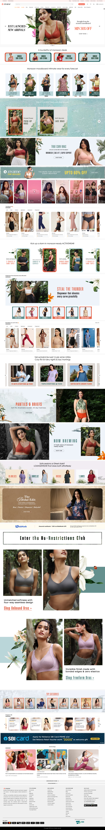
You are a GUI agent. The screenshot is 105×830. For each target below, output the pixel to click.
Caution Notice (50, 804)
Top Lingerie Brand (32, 809)
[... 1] (16, 476)
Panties (30, 796)
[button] (72, 4)
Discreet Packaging (51, 799)
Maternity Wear (32, 801)
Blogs (70, 0)
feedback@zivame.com (91, 799)
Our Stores (87, 0)
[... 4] (87, 476)
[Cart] (94, 4)
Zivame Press (68, 803)
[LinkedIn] (93, 803)
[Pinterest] (89, 803)
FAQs (67, 814)
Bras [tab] (11, 210)
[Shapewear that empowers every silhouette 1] (18, 313)
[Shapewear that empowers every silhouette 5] (72, 313)
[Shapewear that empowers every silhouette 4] (58, 313)
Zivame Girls (31, 804)
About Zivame (68, 790)
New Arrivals (31, 790)
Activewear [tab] (30, 210)
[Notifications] (87, 4)
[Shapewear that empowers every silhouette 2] (32, 313)
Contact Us (82, 0)
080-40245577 (90, 798)
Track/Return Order (75, 0)
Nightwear (31, 793)
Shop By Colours (69, 799)
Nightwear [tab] (23, 210)
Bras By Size (68, 796)
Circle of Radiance (69, 809)
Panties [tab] (16, 210)
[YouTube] (92, 803)
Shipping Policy (50, 791)
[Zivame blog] (90, 803)
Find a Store (68, 816)
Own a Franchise (99, 0)
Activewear (31, 795)
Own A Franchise (69, 806)
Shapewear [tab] (37, 210)
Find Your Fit (68, 793)
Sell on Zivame (93, 0)
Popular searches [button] (52, 783)
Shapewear (31, 798)
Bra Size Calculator (69, 795)
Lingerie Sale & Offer (33, 806)
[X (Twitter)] (86, 803)
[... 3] (63, 476)
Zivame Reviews (69, 808)
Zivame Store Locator (70, 801)
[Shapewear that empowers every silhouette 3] (45, 313)
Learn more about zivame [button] (52, 780)
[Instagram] (87, 803)
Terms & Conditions (51, 795)
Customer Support (51, 803)
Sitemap (67, 813)
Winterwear (31, 799)
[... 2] (40, 476)
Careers (67, 811)
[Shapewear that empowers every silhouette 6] (85, 313)
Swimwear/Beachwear (33, 808)
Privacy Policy (50, 793)
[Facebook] (84, 803)
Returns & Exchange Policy (53, 796)
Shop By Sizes (68, 798)
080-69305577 (96, 798)
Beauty (30, 803)
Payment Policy (50, 801)
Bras (30, 791)
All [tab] (7, 210)
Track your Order (51, 798)
